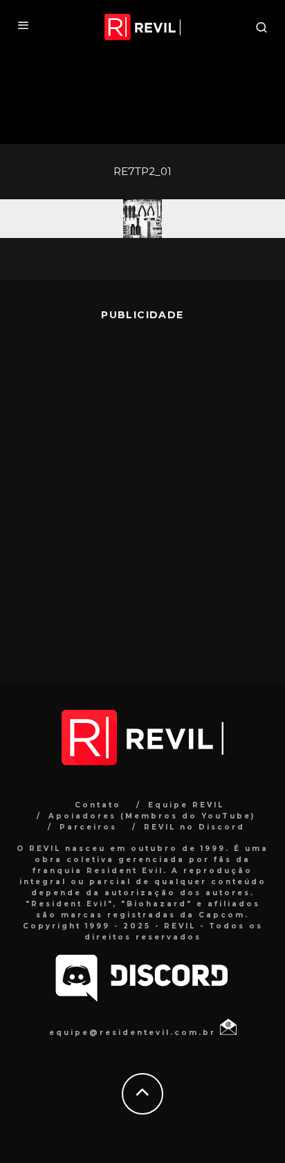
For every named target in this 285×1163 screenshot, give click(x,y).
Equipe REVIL (186, 804)
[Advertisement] (142, 491)
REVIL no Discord (194, 827)
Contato (98, 804)
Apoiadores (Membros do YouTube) (151, 816)
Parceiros (88, 827)
